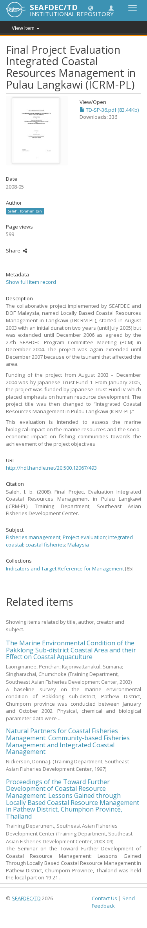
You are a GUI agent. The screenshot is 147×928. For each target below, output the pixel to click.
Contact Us (104, 898)
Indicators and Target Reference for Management (65, 568)
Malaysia (78, 544)
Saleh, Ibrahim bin (25, 210)
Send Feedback (113, 902)
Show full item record (31, 281)
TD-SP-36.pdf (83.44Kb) (112, 109)
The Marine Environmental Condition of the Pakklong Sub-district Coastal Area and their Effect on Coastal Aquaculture (71, 650)
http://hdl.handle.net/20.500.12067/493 (51, 467)
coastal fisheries (45, 544)
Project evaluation (84, 537)
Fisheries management (33, 537)
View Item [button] (24, 27)
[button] (91, 7)
